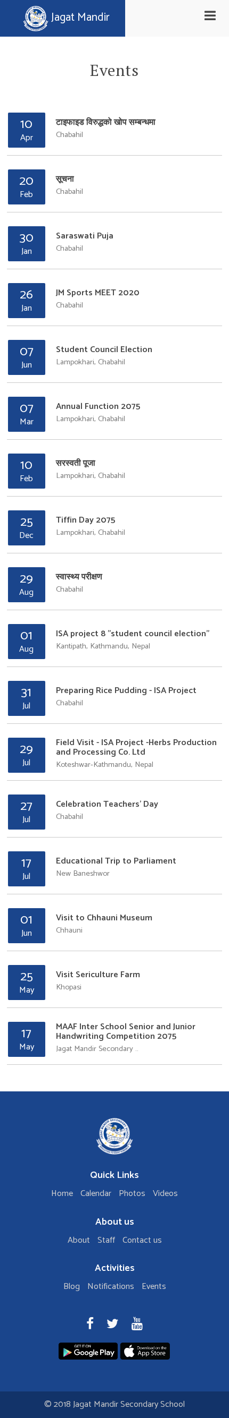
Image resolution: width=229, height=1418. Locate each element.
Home (62, 1193)
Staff (106, 1240)
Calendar (95, 1193)
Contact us (142, 1240)
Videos (165, 1193)
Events (154, 1286)
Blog (71, 1286)
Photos (132, 1193)
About (79, 1240)
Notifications (110, 1286)
